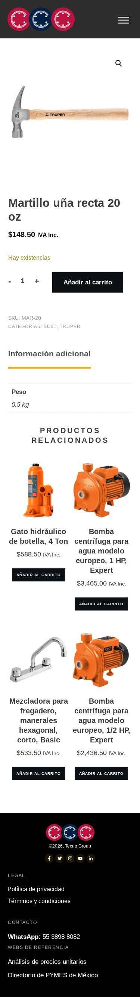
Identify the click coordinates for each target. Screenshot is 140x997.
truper (70, 326)
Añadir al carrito (87, 282)
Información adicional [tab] (49, 353)
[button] (118, 63)
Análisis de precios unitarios (47, 961)
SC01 (50, 326)
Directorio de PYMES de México (53, 975)
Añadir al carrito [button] (38, 575)
